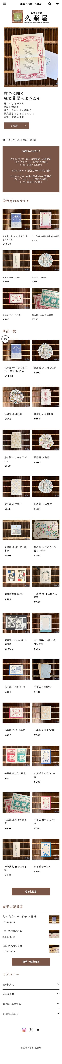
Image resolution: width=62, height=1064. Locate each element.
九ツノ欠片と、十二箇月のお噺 (21, 140)
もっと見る (31, 891)
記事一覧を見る (31, 961)
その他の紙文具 (11, 1013)
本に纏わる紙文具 (12, 1004)
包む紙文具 (8, 994)
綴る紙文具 (8, 984)
